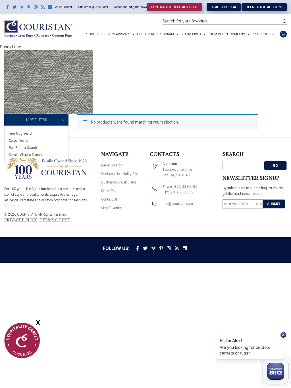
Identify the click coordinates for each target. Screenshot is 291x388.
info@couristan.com (178, 204)
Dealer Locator (62, 7)
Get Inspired (190, 34)
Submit (273, 204)
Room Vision (218, 34)
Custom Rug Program (155, 34)
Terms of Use (55, 220)
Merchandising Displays (130, 7)
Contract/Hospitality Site (174, 7)
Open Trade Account (264, 7)
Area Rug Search (21, 133)
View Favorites (111, 208)
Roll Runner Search (23, 148)
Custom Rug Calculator (93, 7)
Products (93, 34)
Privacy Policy (20, 220)
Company (237, 34)
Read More (12, 206)
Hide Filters (36, 120)
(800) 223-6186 (185, 187)
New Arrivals (119, 34)
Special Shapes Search (25, 155)
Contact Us (109, 199)
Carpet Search (19, 141)
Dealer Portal (224, 7)
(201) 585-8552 (182, 192)
